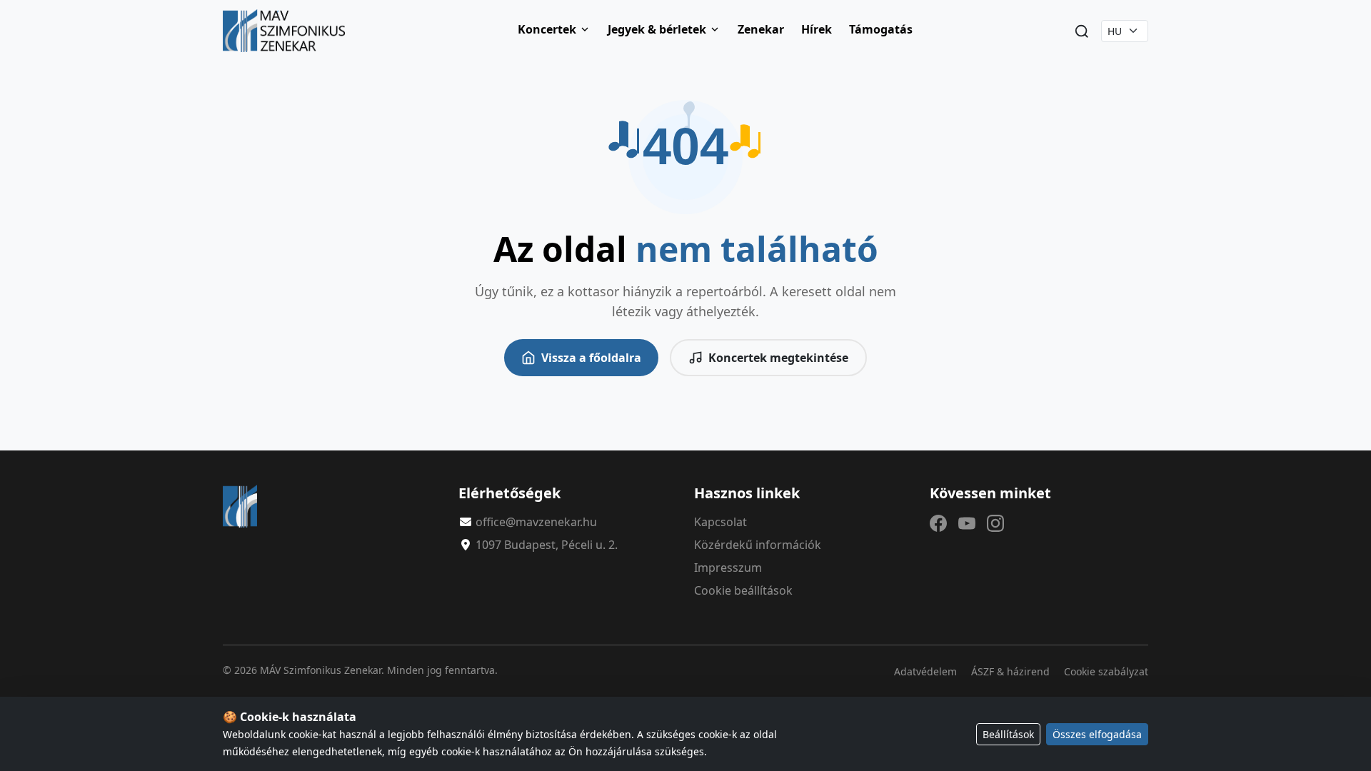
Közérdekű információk (757, 545)
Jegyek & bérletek (657, 29)
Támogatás (881, 29)
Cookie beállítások (743, 590)
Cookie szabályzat (1106, 671)
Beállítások (1008, 734)
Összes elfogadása (1097, 734)
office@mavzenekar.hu (536, 522)
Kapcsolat (720, 522)
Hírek (816, 29)
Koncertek (547, 29)
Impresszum (728, 567)
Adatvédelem (925, 671)
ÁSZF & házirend (1010, 671)
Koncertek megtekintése (778, 358)
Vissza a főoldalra (591, 358)
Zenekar (761, 29)
